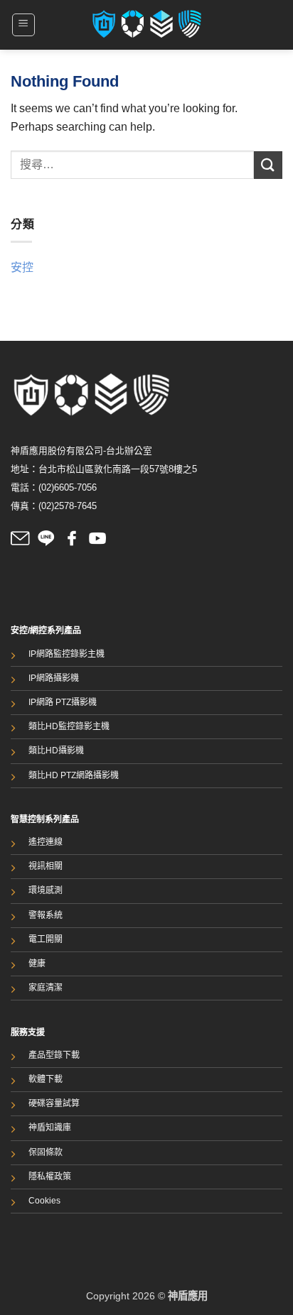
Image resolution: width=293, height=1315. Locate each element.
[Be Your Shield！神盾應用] (147, 25)
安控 (22, 267)
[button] (23, 24)
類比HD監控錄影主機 (69, 726)
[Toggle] (273, 267)
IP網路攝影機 (53, 678)
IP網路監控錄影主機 (66, 654)
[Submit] (268, 165)
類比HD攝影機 (56, 750)
